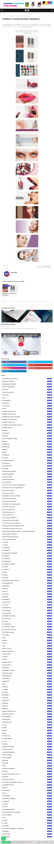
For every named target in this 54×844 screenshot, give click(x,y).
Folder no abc (25, 618)
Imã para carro (25, 665)
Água (25, 397)
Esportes (25, 588)
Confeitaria (25, 555)
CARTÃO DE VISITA (25, 482)
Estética (25, 591)
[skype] (14, 365)
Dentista (25, 575)
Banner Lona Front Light (25, 414)
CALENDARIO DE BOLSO (25, 460)
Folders (25, 621)
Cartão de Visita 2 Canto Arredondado (25, 487)
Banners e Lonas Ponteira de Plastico (25, 425)
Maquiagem (25, 700)
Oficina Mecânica (25, 738)
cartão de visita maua (25, 506)
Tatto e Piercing (25, 815)
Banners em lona (25, 427)
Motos (25, 725)
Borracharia (25, 446)
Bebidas (25, 430)
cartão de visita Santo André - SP (25, 523)
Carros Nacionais (25, 476)
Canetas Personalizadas (25, 471)
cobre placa (25, 550)
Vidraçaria (25, 831)
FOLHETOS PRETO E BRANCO (25, 629)
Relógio (25, 787)
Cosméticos (10, 16)
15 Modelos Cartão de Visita (25, 378)
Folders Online (25, 624)
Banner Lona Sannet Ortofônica (25, 416)
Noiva (25, 733)
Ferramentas (25, 599)
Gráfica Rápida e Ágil (25, 651)
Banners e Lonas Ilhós (25, 422)
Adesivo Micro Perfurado (25, 384)
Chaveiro (25, 545)
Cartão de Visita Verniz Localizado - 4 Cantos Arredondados (25, 531)
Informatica (25, 678)
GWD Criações (29, 842)
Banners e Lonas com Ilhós (25, 419)
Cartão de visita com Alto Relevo (25, 495)
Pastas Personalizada (8, 324)
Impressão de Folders (25, 670)
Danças (25, 572)
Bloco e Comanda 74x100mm (25, 438)
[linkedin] (14, 371)
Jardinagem (25, 681)
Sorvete (25, 806)
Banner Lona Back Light (25, 411)
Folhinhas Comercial (25, 632)
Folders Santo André (25, 626)
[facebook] (14, 362)
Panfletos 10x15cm (25, 749)
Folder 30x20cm (25, 607)
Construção (25, 558)
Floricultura (25, 602)
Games (25, 643)
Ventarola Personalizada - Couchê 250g (25, 828)
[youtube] (40, 368)
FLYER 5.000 (25, 605)
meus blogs (14, 272)
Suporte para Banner (25, 809)
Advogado (25, 395)
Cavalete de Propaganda (25, 539)
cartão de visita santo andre (25, 520)
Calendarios (25, 463)
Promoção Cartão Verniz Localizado (25, 782)
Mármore (25, 703)
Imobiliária (25, 667)
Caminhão (25, 468)
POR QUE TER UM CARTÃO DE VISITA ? (25, 774)
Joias (25, 684)
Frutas (25, 640)
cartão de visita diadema (25, 501)
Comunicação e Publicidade (25, 553)
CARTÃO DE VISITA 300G (25, 493)
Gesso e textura (25, 648)
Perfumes (25, 763)
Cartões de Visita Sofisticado (25, 536)
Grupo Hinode (25, 654)
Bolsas (25, 441)
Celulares (25, 542)
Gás (25, 645)
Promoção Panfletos (25, 785)
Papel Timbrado (25, 757)
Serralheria (25, 801)
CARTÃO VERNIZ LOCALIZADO (25, 534)
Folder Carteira (25, 613)
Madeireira (25, 695)
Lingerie (25, 689)
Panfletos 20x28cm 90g (25, 752)
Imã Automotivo (25, 662)
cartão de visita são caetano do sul (25, 528)
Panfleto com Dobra (25, 746)
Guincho (25, 656)
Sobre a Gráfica (45, 842)
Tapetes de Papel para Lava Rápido (25, 812)
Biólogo (25, 436)
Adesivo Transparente (25, 386)
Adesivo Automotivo (25, 381)
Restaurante (25, 790)
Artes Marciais (25, 400)
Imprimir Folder (25, 675)
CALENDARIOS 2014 (25, 466)
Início (39, 842)
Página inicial (5, 16)
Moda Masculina (25, 722)
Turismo (25, 823)
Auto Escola (25, 406)
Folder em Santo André (25, 615)
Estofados (25, 594)
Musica (25, 730)
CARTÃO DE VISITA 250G (25, 490)
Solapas (25, 804)
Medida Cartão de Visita (25, 711)
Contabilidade (25, 561)
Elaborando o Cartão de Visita (25, 580)
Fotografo (25, 635)
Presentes (25, 776)
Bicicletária (25, 433)
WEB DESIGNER (25, 834)
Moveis (25, 727)
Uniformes (25, 825)
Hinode (25, 659)
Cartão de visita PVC (25, 515)
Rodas (25, 793)
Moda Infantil (25, 719)
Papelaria (25, 760)
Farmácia (25, 596)
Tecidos (25, 820)
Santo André (25, 795)
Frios (25, 637)
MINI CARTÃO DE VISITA (25, 714)
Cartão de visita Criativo (25, 498)
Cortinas (25, 566)
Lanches (25, 686)
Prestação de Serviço (25, 779)
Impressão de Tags (25, 673)
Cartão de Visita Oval (25, 512)
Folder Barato (25, 610)
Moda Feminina (25, 716)
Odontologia (25, 735)
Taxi (25, 817)
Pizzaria (25, 771)
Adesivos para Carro (25, 392)
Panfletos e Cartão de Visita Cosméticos (9, 294)
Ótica (25, 741)
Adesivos (25, 389)
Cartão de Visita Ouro (25, 509)
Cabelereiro (25, 455)
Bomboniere (25, 444)
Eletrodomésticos (25, 583)
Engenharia (25, 585)
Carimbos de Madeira (25, 474)
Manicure (25, 697)
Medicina (25, 708)
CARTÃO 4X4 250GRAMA (25, 479)
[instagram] (14, 368)
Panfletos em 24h (25, 755)
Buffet (25, 452)
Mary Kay (25, 705)
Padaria (25, 744)
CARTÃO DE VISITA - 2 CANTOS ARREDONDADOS (25, 485)
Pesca (25, 765)
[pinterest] (40, 365)
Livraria (25, 692)
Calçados (25, 457)
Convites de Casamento (25, 564)
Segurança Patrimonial (25, 798)
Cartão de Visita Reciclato (25, 517)
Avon (25, 408)
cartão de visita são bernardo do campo (25, 525)
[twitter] (40, 362)
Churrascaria (25, 547)
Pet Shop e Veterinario (25, 768)
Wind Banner (25, 836)
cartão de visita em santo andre (25, 504)
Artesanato (25, 403)
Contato (51, 842)
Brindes (25, 449)
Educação (25, 577)
